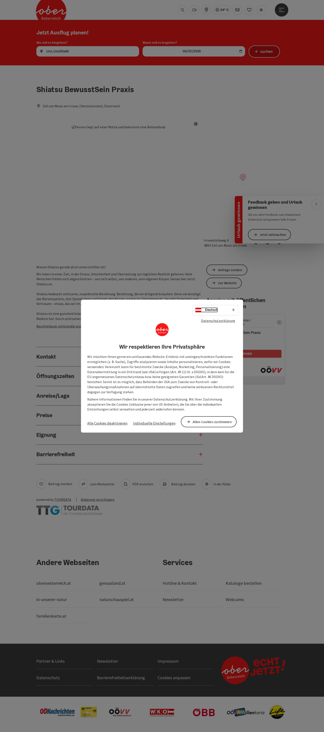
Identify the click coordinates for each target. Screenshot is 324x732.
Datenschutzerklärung (218, 320)
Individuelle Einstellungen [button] (154, 423)
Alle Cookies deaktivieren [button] (107, 423)
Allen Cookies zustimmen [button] (212, 421)
